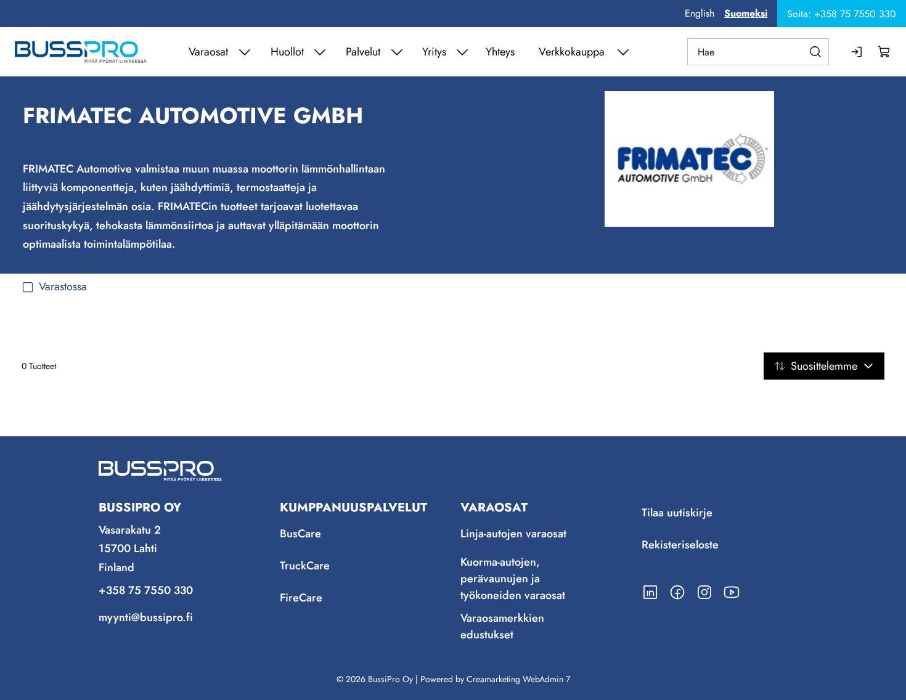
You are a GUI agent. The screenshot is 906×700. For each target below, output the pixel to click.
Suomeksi (745, 13)
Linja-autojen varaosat (513, 534)
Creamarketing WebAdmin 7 (518, 679)
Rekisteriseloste (680, 545)
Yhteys (500, 52)
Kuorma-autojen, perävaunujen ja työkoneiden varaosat (512, 578)
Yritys (434, 52)
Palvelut (363, 52)
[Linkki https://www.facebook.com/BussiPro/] (677, 592)
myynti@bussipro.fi (146, 617)
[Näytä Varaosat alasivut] (244, 52)
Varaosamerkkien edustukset (502, 626)
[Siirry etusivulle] (81, 51)
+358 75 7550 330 (146, 590)
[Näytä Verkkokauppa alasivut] (623, 52)
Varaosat (208, 52)
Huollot (287, 52)
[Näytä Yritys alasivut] (462, 52)
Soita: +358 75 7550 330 (841, 14)
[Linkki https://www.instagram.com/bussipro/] (704, 592)
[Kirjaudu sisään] (857, 51)
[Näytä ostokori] (884, 51)
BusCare (300, 534)
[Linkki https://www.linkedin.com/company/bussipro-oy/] (650, 592)
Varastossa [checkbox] (63, 287)
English (699, 13)
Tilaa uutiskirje (677, 513)
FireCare (301, 598)
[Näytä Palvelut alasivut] (396, 52)
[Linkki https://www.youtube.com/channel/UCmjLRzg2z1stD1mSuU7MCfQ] (731, 592)
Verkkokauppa (572, 52)
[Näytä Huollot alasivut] (319, 52)
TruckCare (305, 566)
